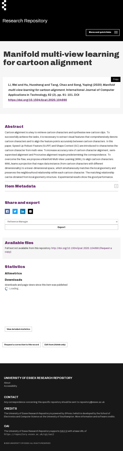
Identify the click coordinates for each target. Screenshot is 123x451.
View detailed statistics (18, 329)
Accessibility (10, 386)
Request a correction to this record (21, 345)
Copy (115, 79)
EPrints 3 (69, 413)
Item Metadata (20, 186)
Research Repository (24, 20)
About (7, 383)
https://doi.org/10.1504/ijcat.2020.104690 (37, 100)
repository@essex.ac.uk (92, 402)
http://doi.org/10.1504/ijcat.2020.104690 (75, 248)
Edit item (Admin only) (55, 345)
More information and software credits (95, 416)
